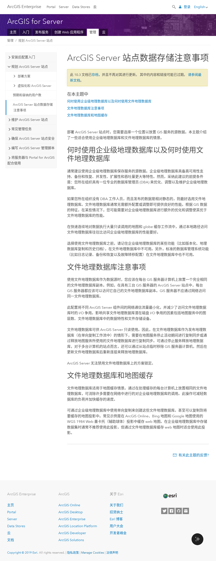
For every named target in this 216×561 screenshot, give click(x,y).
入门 (25, 32)
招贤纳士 (116, 512)
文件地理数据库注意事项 (85, 108)
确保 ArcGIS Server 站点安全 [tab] (33, 138)
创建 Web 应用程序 (69, 32)
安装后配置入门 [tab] (23, 57)
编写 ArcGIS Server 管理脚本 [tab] (33, 148)
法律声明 (112, 552)
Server (64, 7)
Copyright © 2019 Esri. (22, 552)
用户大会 (116, 526)
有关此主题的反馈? (193, 455)
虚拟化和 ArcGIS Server (34, 86)
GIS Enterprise (24, 6)
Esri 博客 (116, 519)
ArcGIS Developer (72, 533)
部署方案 (24, 76)
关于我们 (116, 505)
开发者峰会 (118, 533)
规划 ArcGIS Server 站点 (35, 40)
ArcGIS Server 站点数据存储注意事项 (33, 107)
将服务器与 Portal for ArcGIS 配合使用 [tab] (30, 160)
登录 (187, 7)
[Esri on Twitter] (164, 511)
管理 (92, 32)
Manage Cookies (92, 552)
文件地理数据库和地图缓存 (87, 115)
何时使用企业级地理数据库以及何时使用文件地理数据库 (109, 101)
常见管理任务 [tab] (21, 129)
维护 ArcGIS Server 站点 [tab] (29, 120)
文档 (10, 540)
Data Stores (81, 7)
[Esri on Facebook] (171, 511)
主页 (13, 32)
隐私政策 (73, 552)
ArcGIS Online (69, 505)
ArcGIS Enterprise (71, 519)
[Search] (174, 6)
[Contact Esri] (186, 511)
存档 (95, 75)
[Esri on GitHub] (179, 511)
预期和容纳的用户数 (27, 95)
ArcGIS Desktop (70, 512)
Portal (51, 7)
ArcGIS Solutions (71, 540)
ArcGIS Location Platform (77, 526)
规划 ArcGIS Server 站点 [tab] (29, 67)
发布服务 (42, 32)
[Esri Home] (169, 496)
